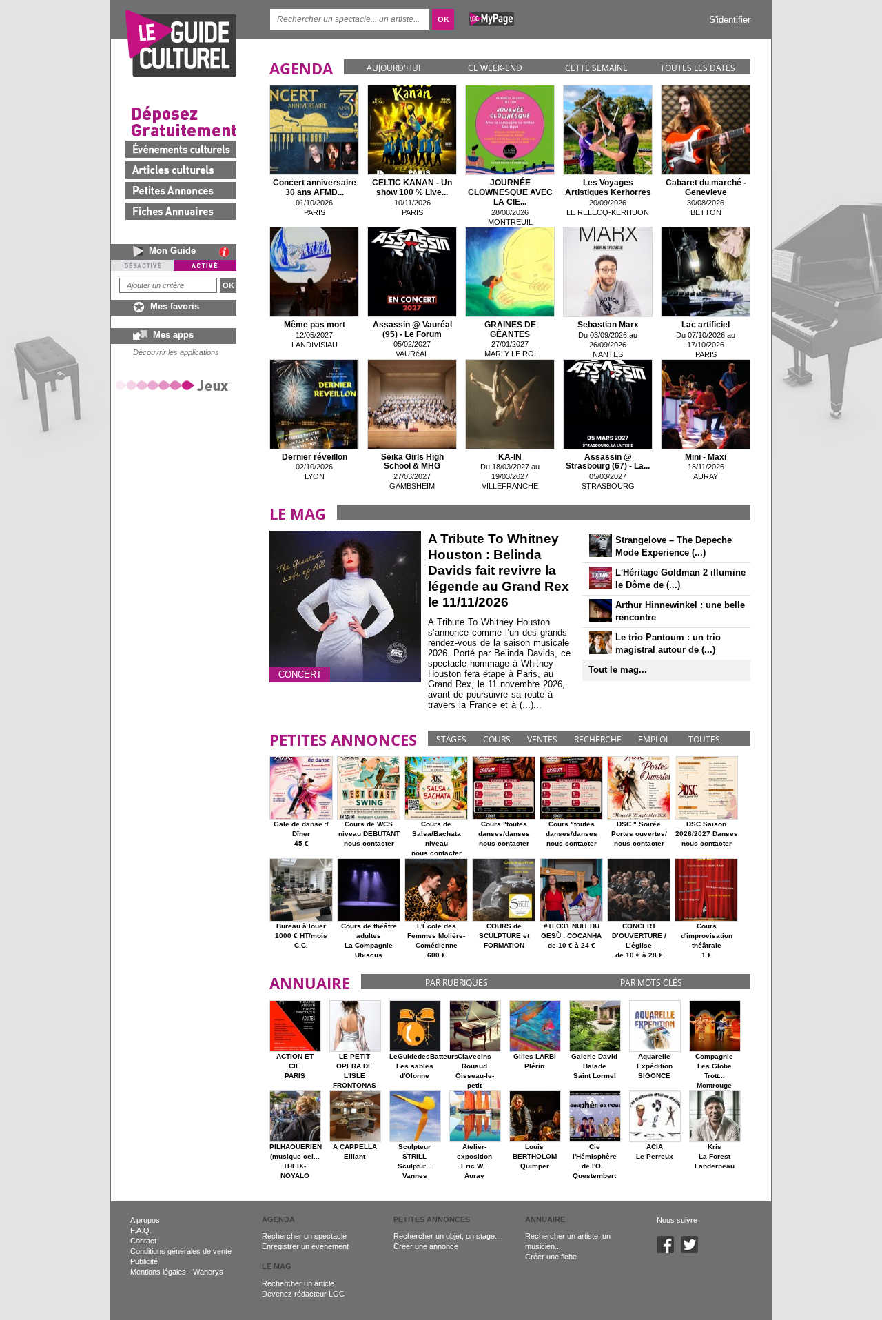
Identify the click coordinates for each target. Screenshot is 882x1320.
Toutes (704, 739)
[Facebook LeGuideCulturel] (669, 1250)
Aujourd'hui (393, 68)
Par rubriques (456, 982)
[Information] (227, 251)
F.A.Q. (141, 1230)
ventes (542, 739)
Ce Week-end (495, 68)
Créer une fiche (551, 1256)
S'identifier (729, 19)
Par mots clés (651, 982)
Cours (497, 739)
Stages (451, 739)
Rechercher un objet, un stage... (447, 1236)
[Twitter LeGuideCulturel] (693, 1250)
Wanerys (208, 1272)
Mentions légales (158, 1272)
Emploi (653, 739)
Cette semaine (596, 68)
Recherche (598, 739)
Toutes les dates (697, 68)
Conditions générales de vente (181, 1251)
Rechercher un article (298, 1283)
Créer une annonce (425, 1246)
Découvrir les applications (176, 352)
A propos (145, 1220)
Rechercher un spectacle (304, 1236)
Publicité (144, 1261)
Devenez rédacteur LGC (303, 1294)
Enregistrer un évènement (305, 1246)
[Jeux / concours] (174, 385)
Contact (143, 1241)
